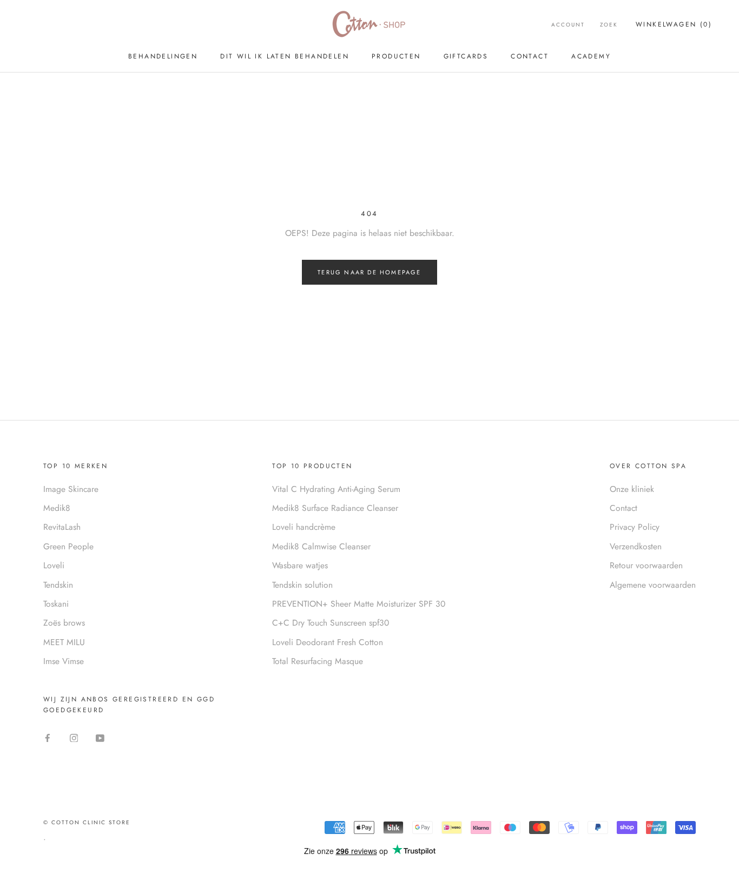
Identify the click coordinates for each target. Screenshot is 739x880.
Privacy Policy (634, 527)
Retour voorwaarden (646, 565)
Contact (530, 56)
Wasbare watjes (300, 565)
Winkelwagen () (674, 24)
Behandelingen (162, 56)
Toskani (56, 603)
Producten (396, 56)
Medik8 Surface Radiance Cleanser (335, 508)
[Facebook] (47, 737)
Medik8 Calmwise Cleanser (321, 546)
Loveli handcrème (303, 527)
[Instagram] (74, 737)
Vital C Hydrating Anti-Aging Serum (336, 489)
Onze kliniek (632, 489)
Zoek (609, 25)
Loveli (53, 565)
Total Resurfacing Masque (317, 661)
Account (568, 25)
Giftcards (466, 56)
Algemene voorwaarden (653, 585)
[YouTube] (100, 737)
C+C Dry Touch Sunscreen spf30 (330, 622)
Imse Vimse (63, 661)
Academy (591, 56)
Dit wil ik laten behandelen (284, 56)
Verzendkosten (636, 546)
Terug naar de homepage (369, 272)
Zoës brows (64, 622)
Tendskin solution (302, 585)
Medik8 (56, 508)
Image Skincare (70, 489)
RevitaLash (62, 527)
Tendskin (58, 585)
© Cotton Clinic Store (86, 822)
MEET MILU (64, 642)
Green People (68, 546)
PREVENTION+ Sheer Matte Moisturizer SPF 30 (358, 603)
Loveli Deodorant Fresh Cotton (327, 642)
